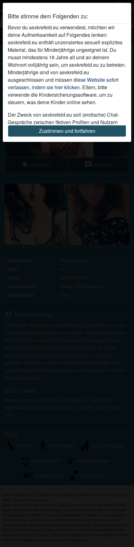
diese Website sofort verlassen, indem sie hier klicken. (63, 83)
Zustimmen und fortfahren (67, 130)
